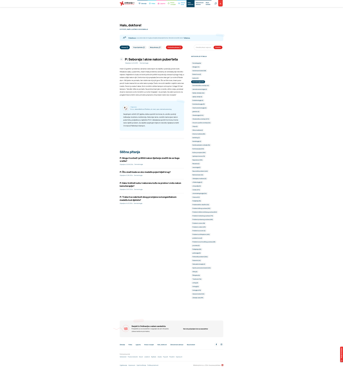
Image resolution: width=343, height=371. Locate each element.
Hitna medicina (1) (197, 130)
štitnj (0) (194, 271)
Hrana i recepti (149, 344)
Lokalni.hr (147, 357)
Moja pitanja (154, 47)
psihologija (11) (196, 253)
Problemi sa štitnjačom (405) (201, 234)
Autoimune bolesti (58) (199, 70)
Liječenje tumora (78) (198, 156)
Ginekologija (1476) (197, 115)
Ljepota (162, 3)
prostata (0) (196, 245)
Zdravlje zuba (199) (197, 297)
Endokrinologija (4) (197, 100)
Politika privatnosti (152, 365)
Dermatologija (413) (198, 82)
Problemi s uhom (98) (198, 223)
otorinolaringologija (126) (199, 193)
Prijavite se (132, 38)
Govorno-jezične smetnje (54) (201, 122)
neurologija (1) (196, 167)
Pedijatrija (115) (196, 201)
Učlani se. (187, 38)
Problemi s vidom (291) (199, 227)
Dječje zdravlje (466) (198, 93)
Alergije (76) (195, 67)
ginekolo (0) (195, 111)
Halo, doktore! (162, 344)
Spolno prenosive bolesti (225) (201, 268)
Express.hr (179, 357)
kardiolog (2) (196, 137)
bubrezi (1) (195, 78)
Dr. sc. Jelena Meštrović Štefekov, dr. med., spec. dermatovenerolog (151, 109)
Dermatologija (144, 63)
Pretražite (218, 47)
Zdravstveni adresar (176, 344)
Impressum (131, 365)
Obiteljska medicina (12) (199, 178)
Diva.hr (141, 357)
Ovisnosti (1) (196, 197)
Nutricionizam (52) (197, 175)
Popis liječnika (138, 47)
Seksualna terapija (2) (198, 264)
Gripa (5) (194, 126)
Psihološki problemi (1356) (200, 256)
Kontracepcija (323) (198, 149)
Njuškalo (153, 357)
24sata (160, 357)
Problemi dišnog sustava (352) (201, 208)
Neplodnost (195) (197, 160)
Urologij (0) (195, 286)
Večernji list (123, 357)
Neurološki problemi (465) (200, 171)
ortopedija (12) (196, 186)
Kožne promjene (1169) (198, 152)
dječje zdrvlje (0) (197, 96)
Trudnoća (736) (196, 279)
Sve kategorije (196, 63)
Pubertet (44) (196, 260)
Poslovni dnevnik (133, 357)
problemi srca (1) (197, 238)
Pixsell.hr (172, 357)
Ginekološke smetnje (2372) (200, 119)
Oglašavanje (123, 365)
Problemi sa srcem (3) (198, 230)
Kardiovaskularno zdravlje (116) (201, 145)
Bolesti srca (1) (196, 74)
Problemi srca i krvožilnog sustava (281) (203, 242)
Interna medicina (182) (198, 134)
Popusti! (165, 357)
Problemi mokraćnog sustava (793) (202, 216)
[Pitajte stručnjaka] (341, 354)
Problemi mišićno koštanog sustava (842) (204, 212)
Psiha (153, 3)
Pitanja (123, 47)
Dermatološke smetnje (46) (200, 85)
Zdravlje (143, 3)
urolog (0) (195, 282)
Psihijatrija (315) (196, 249)
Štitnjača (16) (196, 275)
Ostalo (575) (196, 190)
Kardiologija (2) (196, 141)
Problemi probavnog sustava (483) (202, 219)
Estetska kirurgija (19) (198, 104)
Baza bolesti (191, 344)
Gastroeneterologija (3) (199, 108)
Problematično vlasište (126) (200, 204)
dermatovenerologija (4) (199, 89)
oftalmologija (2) (197, 182)
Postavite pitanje (173, 47)
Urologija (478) (196, 290)
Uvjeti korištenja (141, 365)
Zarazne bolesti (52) (198, 294)
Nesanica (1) (195, 163)
